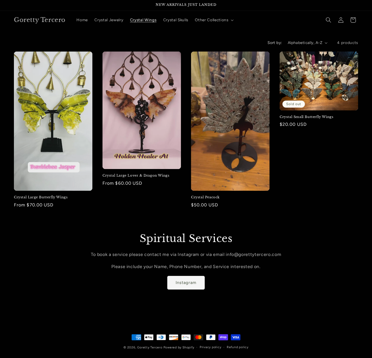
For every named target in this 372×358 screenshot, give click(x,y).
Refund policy (238, 347)
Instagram (186, 282)
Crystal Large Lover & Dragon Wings (135, 176)
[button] (214, 20)
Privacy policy (210, 347)
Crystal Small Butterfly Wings (306, 117)
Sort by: (274, 42)
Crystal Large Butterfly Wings (41, 197)
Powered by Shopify (178, 347)
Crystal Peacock (205, 197)
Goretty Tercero (149, 347)
